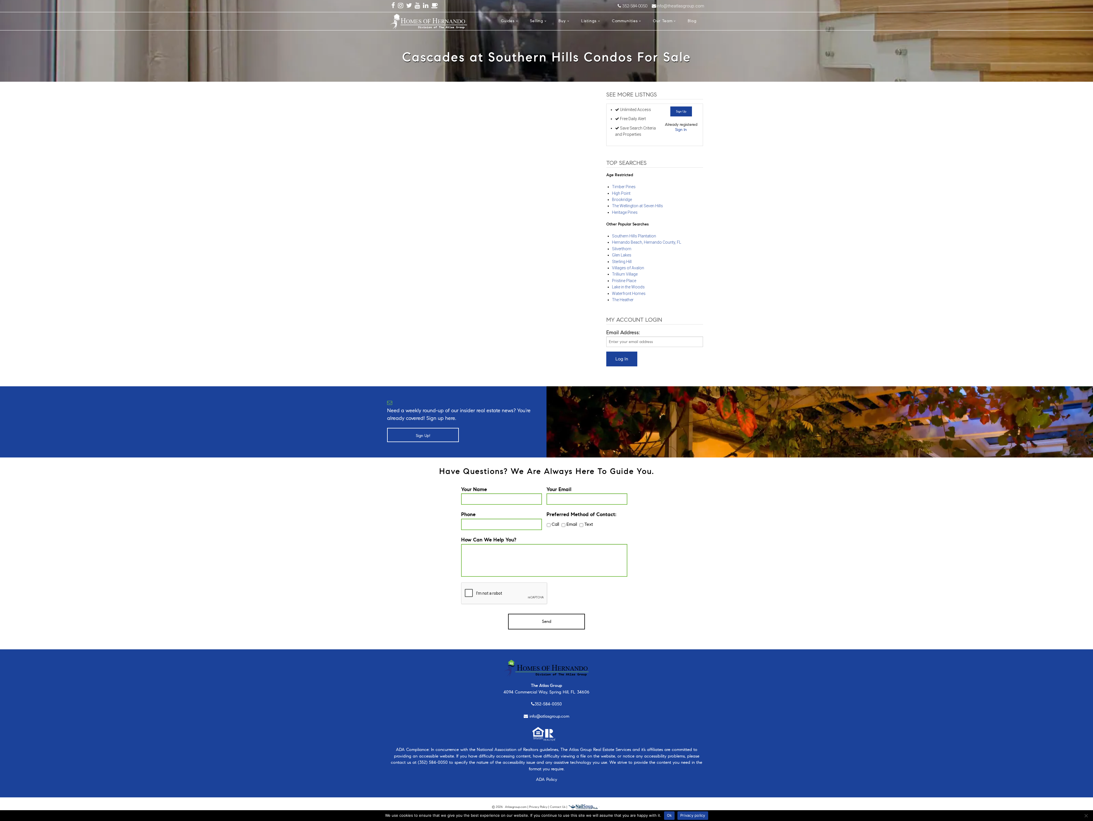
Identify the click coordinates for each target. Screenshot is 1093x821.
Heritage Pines (625, 212)
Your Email (558, 489)
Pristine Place (624, 280)
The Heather (623, 299)
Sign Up (681, 111)
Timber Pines (624, 186)
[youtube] (417, 6)
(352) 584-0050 (433, 762)
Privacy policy (692, 815)
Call (555, 524)
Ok (669, 815)
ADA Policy (546, 779)
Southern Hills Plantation (634, 236)
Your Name (474, 489)
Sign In (681, 129)
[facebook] (393, 6)
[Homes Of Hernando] (429, 20)
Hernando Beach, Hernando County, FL (646, 242)
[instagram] (400, 6)
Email (571, 524)
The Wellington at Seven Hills (637, 206)
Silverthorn (621, 249)
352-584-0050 (548, 704)
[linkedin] (426, 6)
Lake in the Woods (628, 287)
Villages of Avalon (628, 268)
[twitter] (409, 6)
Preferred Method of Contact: (581, 514)
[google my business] (434, 6)
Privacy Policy (538, 807)
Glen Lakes (621, 255)
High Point (621, 193)
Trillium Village (625, 274)
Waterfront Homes (629, 293)
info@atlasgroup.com (549, 716)
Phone (468, 514)
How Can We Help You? (488, 540)
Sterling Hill (622, 261)
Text (588, 524)
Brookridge (622, 199)
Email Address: (623, 332)
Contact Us (558, 807)
